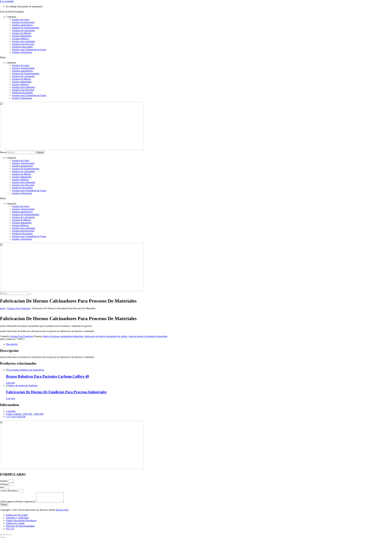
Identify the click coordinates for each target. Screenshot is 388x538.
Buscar (3, 152)
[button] (194, 57)
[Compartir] (7, 534)
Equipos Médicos (20, 38)
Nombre (4, 481)
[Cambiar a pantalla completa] (4, 534)
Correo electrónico (9, 490)
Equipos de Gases (20, 19)
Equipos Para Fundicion (18, 308)
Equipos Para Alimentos (23, 41)
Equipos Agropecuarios (23, 22)
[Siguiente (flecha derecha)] (4, 537)
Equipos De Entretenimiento (25, 27)
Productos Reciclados (22, 47)
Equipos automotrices (22, 25)
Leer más (10, 382)
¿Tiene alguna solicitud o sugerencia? (18, 501)
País (2, 487)
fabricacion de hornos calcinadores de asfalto (105, 336)
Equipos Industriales (22, 36)
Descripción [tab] (12, 344)
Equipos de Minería (21, 33)
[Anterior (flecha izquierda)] (1, 537)
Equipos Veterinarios (22, 52)
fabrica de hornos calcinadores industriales (63, 336)
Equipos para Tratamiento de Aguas (29, 49)
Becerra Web (62, 510)
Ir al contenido (7, 1)
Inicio (2, 308)
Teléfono (4, 484)
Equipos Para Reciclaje (23, 44)
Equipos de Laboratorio (23, 30)
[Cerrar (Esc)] (10, 534)
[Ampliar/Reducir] (1, 534)
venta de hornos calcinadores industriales (147, 336)
